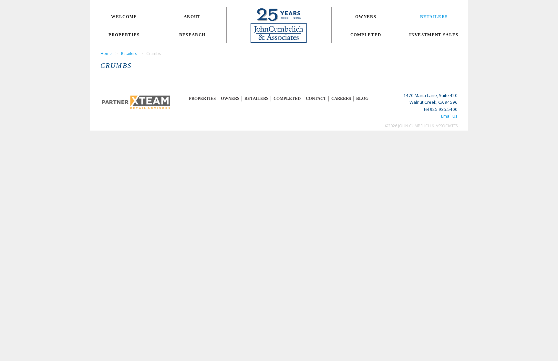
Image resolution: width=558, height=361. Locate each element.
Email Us (449, 116)
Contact (316, 98)
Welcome (124, 16)
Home (106, 53)
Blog (362, 98)
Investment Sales (433, 34)
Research (192, 34)
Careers (341, 98)
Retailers (434, 16)
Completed (365, 34)
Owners (365, 16)
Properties (124, 34)
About (192, 16)
